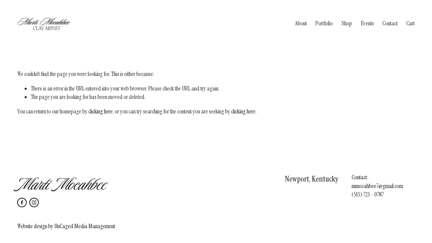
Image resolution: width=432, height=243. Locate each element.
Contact (390, 23)
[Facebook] (22, 202)
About (301, 23)
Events (367, 23)
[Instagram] (34, 202)
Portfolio (324, 23)
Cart (410, 23)
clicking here (100, 111)
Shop (347, 23)
